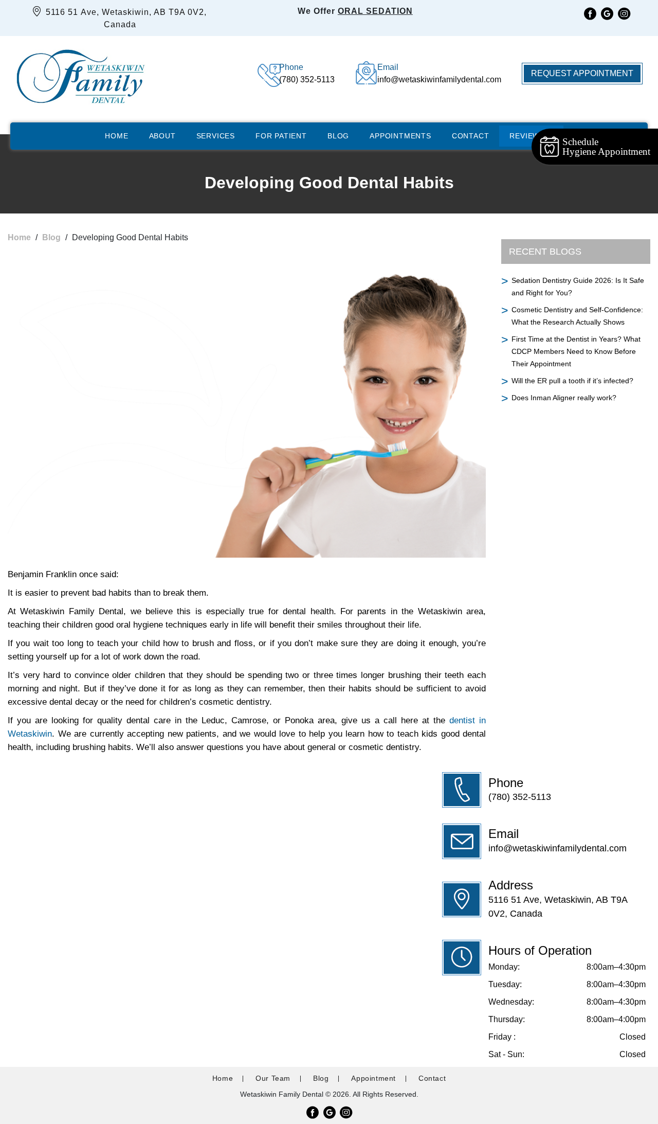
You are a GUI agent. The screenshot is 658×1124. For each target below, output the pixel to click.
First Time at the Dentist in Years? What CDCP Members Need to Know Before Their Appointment (576, 351)
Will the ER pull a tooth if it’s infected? (572, 381)
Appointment (373, 1078)
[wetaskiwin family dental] (80, 73)
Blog (338, 136)
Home (116, 136)
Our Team (272, 1078)
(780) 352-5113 (519, 797)
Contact (470, 136)
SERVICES (215, 136)
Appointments (400, 136)
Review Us (531, 136)
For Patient (281, 136)
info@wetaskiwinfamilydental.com (557, 848)
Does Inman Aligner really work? (563, 398)
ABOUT (162, 136)
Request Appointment (582, 73)
